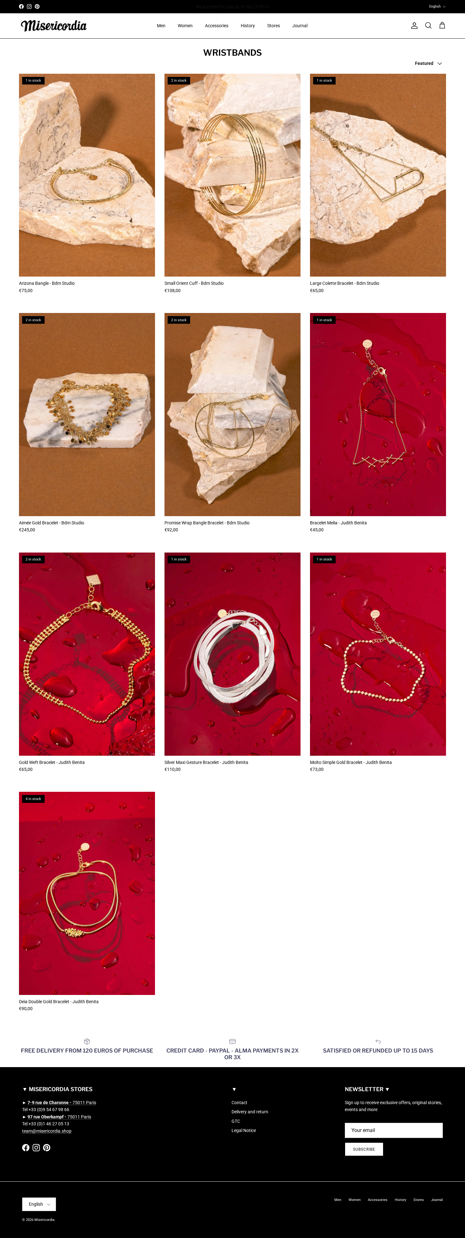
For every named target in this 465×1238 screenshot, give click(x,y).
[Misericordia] (54, 26)
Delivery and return (250, 1111)
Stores (273, 25)
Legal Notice (244, 1130)
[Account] (413, 25)
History (248, 25)
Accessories (216, 25)
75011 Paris (62, 1102)
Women (185, 25)
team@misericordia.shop (46, 1131)
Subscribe (364, 1149)
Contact (239, 1102)
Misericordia (44, 1220)
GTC (236, 1121)
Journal (299, 25)
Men (161, 25)
